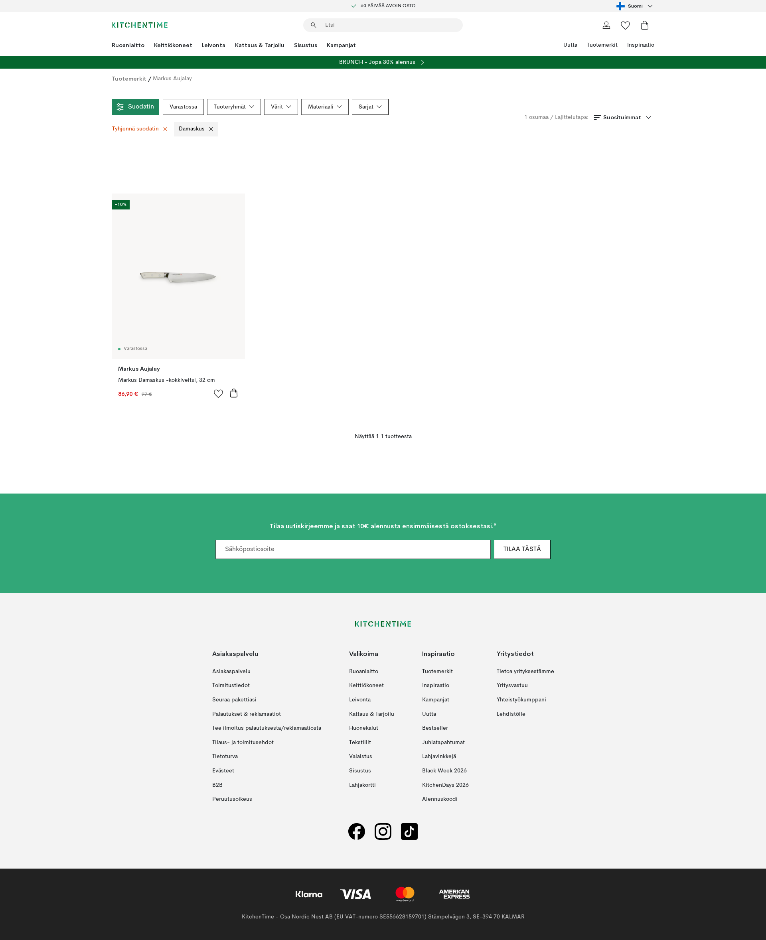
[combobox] (635, 6)
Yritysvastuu (512, 685)
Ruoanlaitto (128, 45)
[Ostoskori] (644, 25)
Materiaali (321, 107)
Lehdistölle (511, 714)
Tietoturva (225, 756)
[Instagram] (383, 831)
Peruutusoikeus (232, 799)
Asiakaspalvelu (231, 671)
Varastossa (183, 107)
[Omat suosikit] (625, 25)
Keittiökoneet (173, 45)
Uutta (570, 45)
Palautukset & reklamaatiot (246, 714)
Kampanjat (341, 45)
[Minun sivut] (606, 25)
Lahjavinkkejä (439, 756)
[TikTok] (409, 831)
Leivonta (213, 45)
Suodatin (141, 107)
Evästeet (223, 771)
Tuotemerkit (602, 45)
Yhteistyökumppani (521, 700)
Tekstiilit (360, 742)
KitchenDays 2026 (445, 785)
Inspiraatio (640, 45)
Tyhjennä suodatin (135, 129)
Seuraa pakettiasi (234, 700)
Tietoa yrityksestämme (525, 671)
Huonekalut (363, 728)
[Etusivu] (140, 25)
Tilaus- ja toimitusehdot (243, 742)
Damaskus (192, 129)
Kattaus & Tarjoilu (259, 45)
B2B (217, 785)
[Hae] (313, 25)
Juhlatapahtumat (443, 742)
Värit (277, 107)
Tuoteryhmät (230, 107)
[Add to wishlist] (218, 393)
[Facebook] (357, 831)
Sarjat (366, 107)
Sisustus (305, 45)
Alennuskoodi (440, 799)
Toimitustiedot (231, 685)
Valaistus (360, 756)
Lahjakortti (362, 785)
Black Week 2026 (444, 771)
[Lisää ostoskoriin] (234, 393)
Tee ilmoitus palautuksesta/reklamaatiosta (266, 728)
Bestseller (435, 728)
